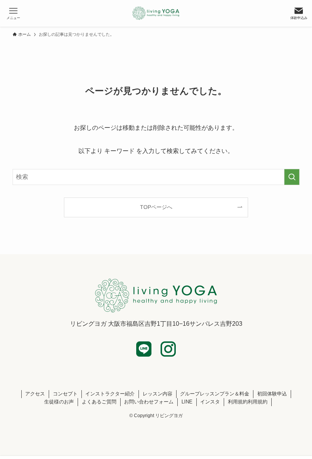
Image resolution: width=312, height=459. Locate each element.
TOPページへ (156, 207)
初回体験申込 (272, 394)
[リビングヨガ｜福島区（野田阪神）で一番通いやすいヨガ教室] (156, 13)
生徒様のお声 (59, 402)
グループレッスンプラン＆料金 (214, 394)
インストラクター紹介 (110, 394)
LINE (187, 402)
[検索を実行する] (291, 177)
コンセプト (65, 394)
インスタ (210, 402)
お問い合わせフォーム (149, 402)
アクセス (35, 394)
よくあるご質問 (99, 402)
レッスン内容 (157, 394)
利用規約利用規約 (247, 402)
